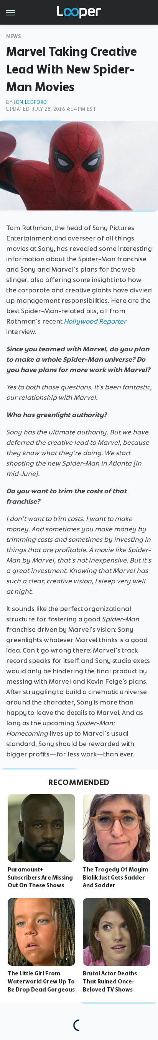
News (13, 36)
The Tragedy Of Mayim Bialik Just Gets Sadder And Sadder (115, 878)
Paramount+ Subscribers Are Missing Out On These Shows (40, 878)
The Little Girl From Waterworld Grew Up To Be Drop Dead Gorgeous (41, 981)
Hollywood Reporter (95, 321)
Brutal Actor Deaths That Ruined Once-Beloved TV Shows (110, 981)
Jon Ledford (30, 102)
